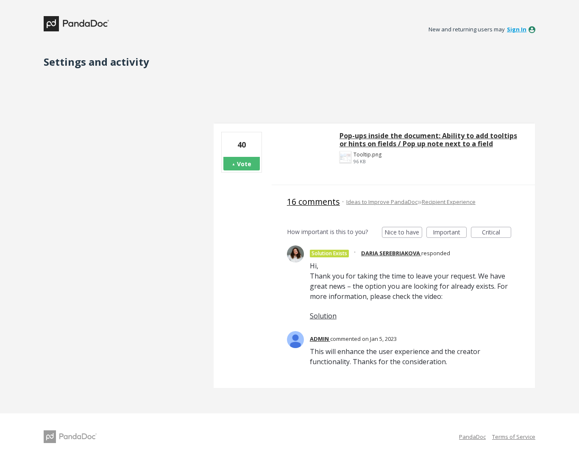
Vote (244, 164)
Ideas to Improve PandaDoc (382, 202)
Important (450, 233)
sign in (516, 29)
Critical (496, 233)
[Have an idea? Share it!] (76, 23)
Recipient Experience (449, 202)
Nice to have (403, 233)
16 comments (313, 201)
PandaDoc (472, 436)
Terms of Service (513, 436)
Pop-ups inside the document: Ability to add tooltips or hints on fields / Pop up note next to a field (428, 139)
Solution (323, 316)
